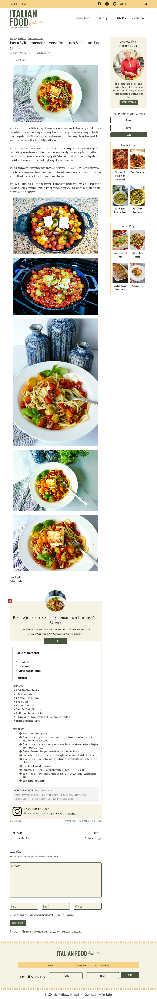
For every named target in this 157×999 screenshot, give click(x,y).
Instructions (24, 666)
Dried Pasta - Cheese (35, 38)
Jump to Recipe (20, 59)
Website (78, 906)
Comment (16, 866)
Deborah (15, 52)
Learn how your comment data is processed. (62, 931)
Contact (24, 4)
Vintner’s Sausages (93, 836)
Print (55, 640)
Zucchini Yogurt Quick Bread (120, 287)
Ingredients (24, 662)
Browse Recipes (83, 18)
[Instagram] (107, 4)
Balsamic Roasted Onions (20, 836)
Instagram (72, 813)
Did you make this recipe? (30, 670)
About (14, 4)
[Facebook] (99, 4)
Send (129, 134)
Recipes (13, 38)
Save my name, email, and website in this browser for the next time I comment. (44, 914)
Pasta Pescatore (137, 172)
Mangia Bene (138, 18)
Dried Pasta (22, 38)
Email (46, 906)
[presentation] (120, 159)
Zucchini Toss (137, 286)
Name (14, 906)
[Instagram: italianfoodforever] (18, 811)
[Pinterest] (114, 4)
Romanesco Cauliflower (137, 210)
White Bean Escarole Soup (120, 210)
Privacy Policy (77, 994)
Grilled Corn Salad (137, 254)
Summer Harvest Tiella (120, 254)
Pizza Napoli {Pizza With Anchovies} (120, 175)
